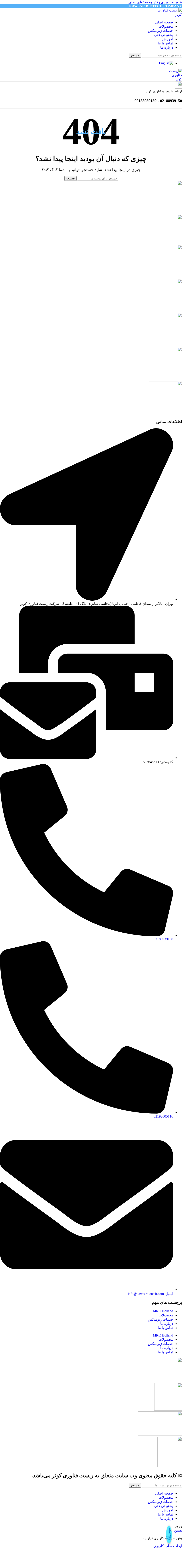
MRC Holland (163, 1311)
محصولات (166, 1315)
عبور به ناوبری (171, 2)
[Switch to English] (166, 63)
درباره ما (166, 1323)
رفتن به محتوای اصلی (144, 2)
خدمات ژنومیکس (160, 1319)
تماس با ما (165, 1328)
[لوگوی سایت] (167, 14)
